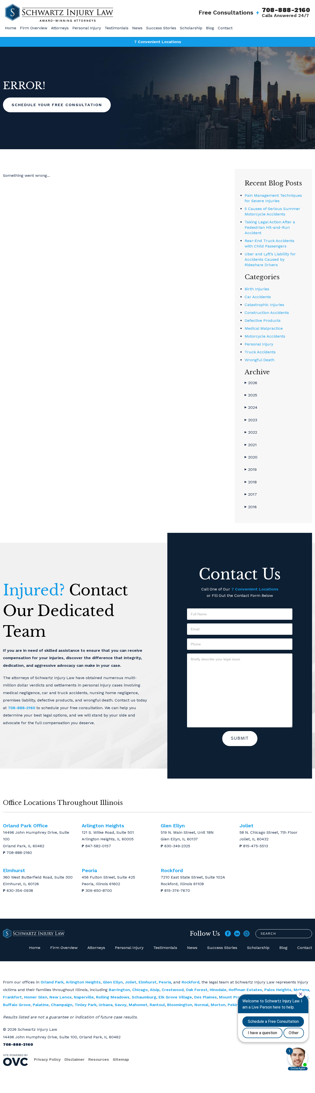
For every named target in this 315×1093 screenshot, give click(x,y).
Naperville (84, 997)
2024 (251, 407)
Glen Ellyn (113, 982)
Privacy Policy (47, 1059)
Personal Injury (86, 28)
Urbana (105, 1004)
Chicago (140, 989)
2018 (251, 482)
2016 (251, 507)
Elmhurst (148, 982)
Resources (98, 1059)
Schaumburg (144, 997)
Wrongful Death (259, 360)
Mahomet (138, 1004)
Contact (225, 28)
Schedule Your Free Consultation (57, 104)
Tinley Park (85, 1004)
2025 (251, 395)
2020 (251, 457)
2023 (251, 420)
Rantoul (157, 1004)
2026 (251, 382)
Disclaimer (74, 1059)
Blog (210, 28)
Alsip (154, 989)
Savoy (120, 1004)
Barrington (119, 989)
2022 (251, 432)
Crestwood (173, 989)
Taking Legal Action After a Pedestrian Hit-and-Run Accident (270, 227)
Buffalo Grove (17, 1004)
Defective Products (263, 320)
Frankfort (12, 997)
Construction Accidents (267, 312)
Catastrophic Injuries (264, 304)
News (137, 28)
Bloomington (179, 1004)
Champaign (61, 1004)
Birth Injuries (257, 289)
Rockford (190, 982)
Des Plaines (205, 997)
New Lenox (60, 997)
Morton (218, 1004)
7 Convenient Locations (157, 41)
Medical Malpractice (264, 328)
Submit (240, 738)
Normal (201, 1004)
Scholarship (191, 28)
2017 (251, 494)
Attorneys (60, 28)
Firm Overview (33, 28)
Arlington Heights (83, 982)
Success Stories (161, 28)
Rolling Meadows (112, 997)
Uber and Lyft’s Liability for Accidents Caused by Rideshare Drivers (270, 259)
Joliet (130, 982)
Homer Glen (35, 997)
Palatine (41, 1004)
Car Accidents (258, 296)
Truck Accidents (260, 352)
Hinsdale (218, 989)
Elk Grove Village (175, 997)
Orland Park (52, 982)
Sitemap (121, 1059)
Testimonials (116, 28)
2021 (251, 444)
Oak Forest (196, 989)
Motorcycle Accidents (265, 336)
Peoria (165, 982)
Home (10, 28)
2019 (251, 469)
